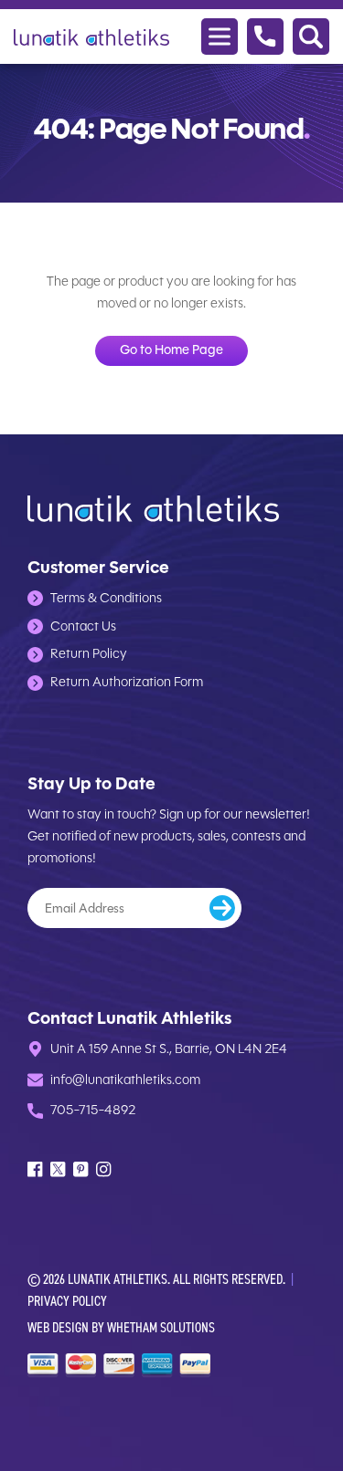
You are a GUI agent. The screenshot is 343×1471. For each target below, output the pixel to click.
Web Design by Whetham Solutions (121, 1327)
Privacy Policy (67, 1300)
